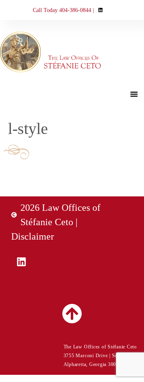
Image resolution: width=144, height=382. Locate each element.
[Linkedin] (21, 262)
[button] (134, 94)
